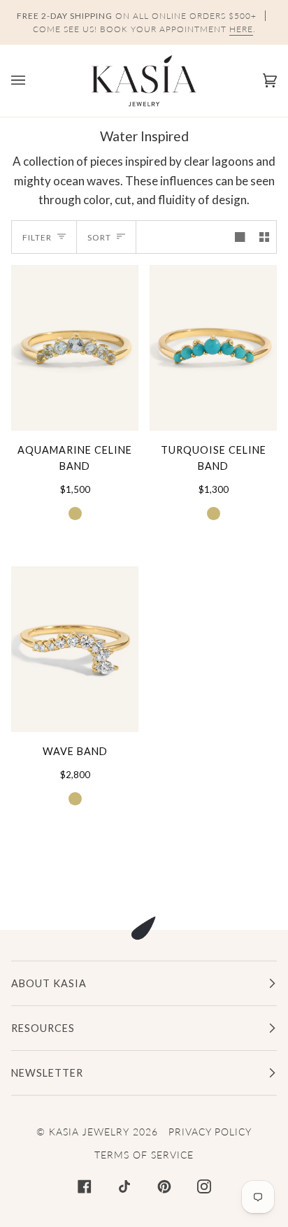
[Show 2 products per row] (264, 237)
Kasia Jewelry (89, 1132)
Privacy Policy (210, 1132)
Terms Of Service (144, 1155)
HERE (241, 29)
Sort (99, 237)
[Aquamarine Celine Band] (74, 348)
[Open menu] (32, 81)
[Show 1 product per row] (240, 237)
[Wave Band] (74, 649)
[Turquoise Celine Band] (213, 348)
